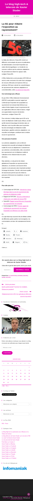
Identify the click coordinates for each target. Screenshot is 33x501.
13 (20, 373)
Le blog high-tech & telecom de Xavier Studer (16, 7)
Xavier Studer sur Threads (8, 454)
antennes (20, 275)
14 (25, 373)
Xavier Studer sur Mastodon (9, 452)
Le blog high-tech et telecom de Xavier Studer (16, 497)
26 (16, 379)
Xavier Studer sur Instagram (9, 448)
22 (29, 376)
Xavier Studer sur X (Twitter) (9, 458)
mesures (25, 275)
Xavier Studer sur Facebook (9, 446)
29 (29, 379)
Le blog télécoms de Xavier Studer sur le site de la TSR (16, 436)
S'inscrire (7, 352)
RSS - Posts (5, 423)
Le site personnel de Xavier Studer (10, 440)
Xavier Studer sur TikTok (8, 456)
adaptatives (13, 275)
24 (8, 379)
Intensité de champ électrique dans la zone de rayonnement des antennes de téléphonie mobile (17, 192)
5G (9, 275)
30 (3, 382)
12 (16, 373)
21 (25, 376)
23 (3, 379)
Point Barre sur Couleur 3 (8, 442)
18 (12, 376)
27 (20, 379)
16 (3, 376)
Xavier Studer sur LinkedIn (8, 450)
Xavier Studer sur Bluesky (8, 444)
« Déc (3, 386)
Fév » (7, 386)
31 (8, 382)
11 (12, 373)
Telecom (8, 277)
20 (20, 376)
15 (29, 373)
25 (12, 379)
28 (25, 379)
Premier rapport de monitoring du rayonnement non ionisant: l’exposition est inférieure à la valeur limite (16, 208)
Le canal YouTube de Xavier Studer (11, 438)
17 (8, 376)
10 (8, 373)
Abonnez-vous (22, 270)
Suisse (3, 277)
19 (16, 376)
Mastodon (20, 499)
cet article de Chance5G (22, 90)
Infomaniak (13, 499)
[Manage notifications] (28, 494)
